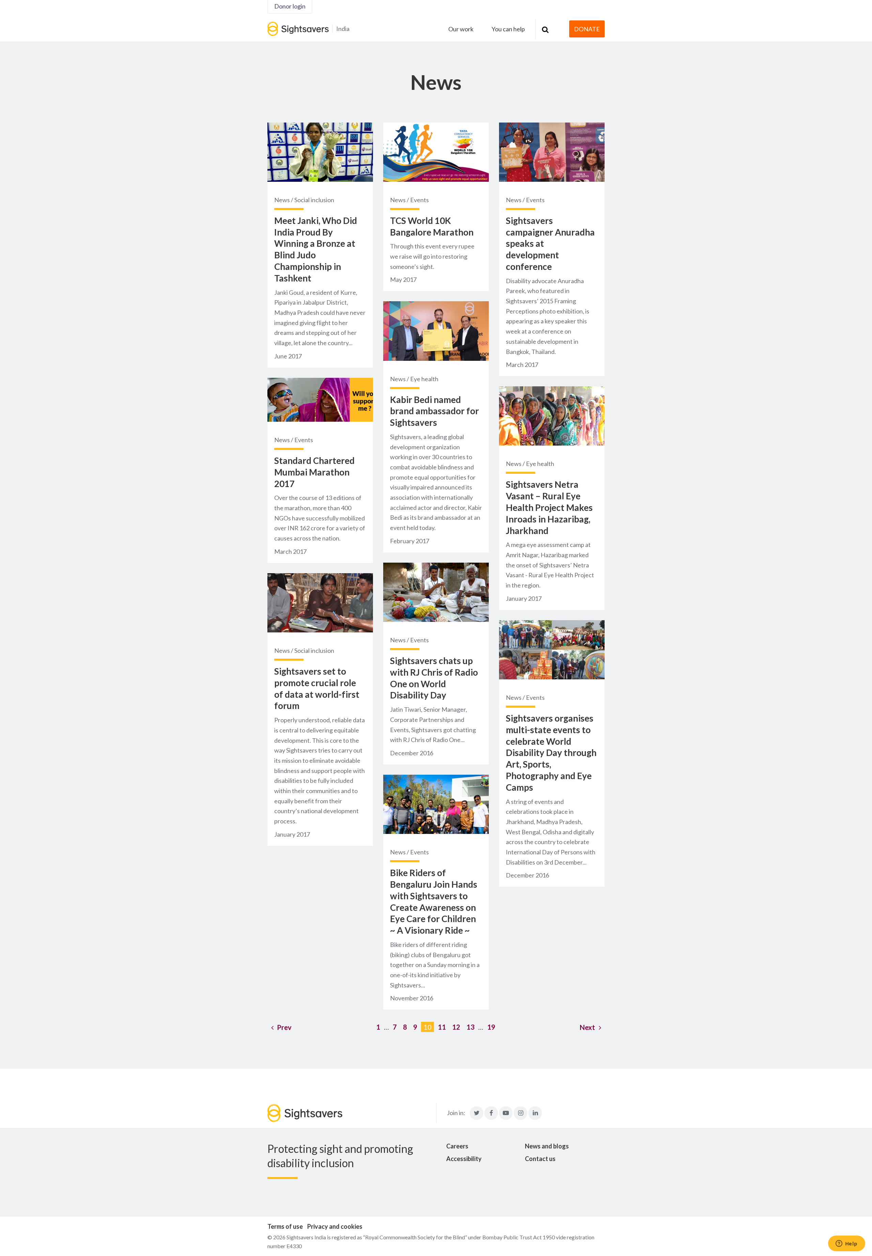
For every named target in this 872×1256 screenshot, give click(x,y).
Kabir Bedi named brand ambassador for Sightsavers (434, 411)
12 (456, 1027)
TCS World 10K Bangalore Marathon (431, 226)
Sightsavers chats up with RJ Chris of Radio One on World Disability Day (434, 678)
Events (303, 440)
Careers (457, 1146)
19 (491, 1027)
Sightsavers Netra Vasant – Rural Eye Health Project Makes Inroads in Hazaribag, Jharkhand (549, 507)
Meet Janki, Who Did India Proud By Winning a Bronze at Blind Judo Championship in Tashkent (315, 249)
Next (587, 1027)
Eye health (424, 379)
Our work (460, 29)
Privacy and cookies (334, 1226)
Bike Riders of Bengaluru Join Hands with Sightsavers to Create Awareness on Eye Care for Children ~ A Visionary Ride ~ (433, 901)
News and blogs (547, 1146)
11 (442, 1027)
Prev (284, 1027)
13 (470, 1027)
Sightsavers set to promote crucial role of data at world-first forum (316, 688)
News (282, 200)
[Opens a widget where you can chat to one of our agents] (846, 1244)
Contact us (540, 1158)
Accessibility (464, 1158)
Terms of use (285, 1226)
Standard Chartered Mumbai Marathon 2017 (314, 472)
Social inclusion (314, 200)
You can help (508, 29)
